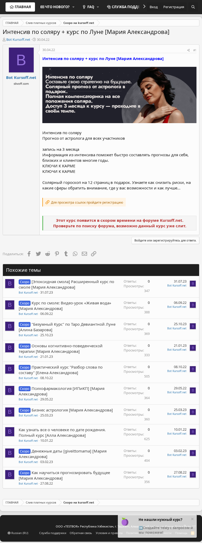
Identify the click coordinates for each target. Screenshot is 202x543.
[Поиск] (193, 7)
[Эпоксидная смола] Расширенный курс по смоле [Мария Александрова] (66, 284)
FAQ (90, 6)
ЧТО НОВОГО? (57, 6)
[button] (73, 6)
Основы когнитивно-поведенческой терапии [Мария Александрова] (61, 348)
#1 (194, 50)
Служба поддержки (52, 533)
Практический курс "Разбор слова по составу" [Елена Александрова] (61, 369)
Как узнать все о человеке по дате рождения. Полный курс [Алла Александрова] (62, 432)
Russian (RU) (19, 533)
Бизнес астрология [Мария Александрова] (72, 410)
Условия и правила (109, 533)
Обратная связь (81, 533)
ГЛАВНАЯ (23, 6)
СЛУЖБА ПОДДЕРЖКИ (131, 6)
